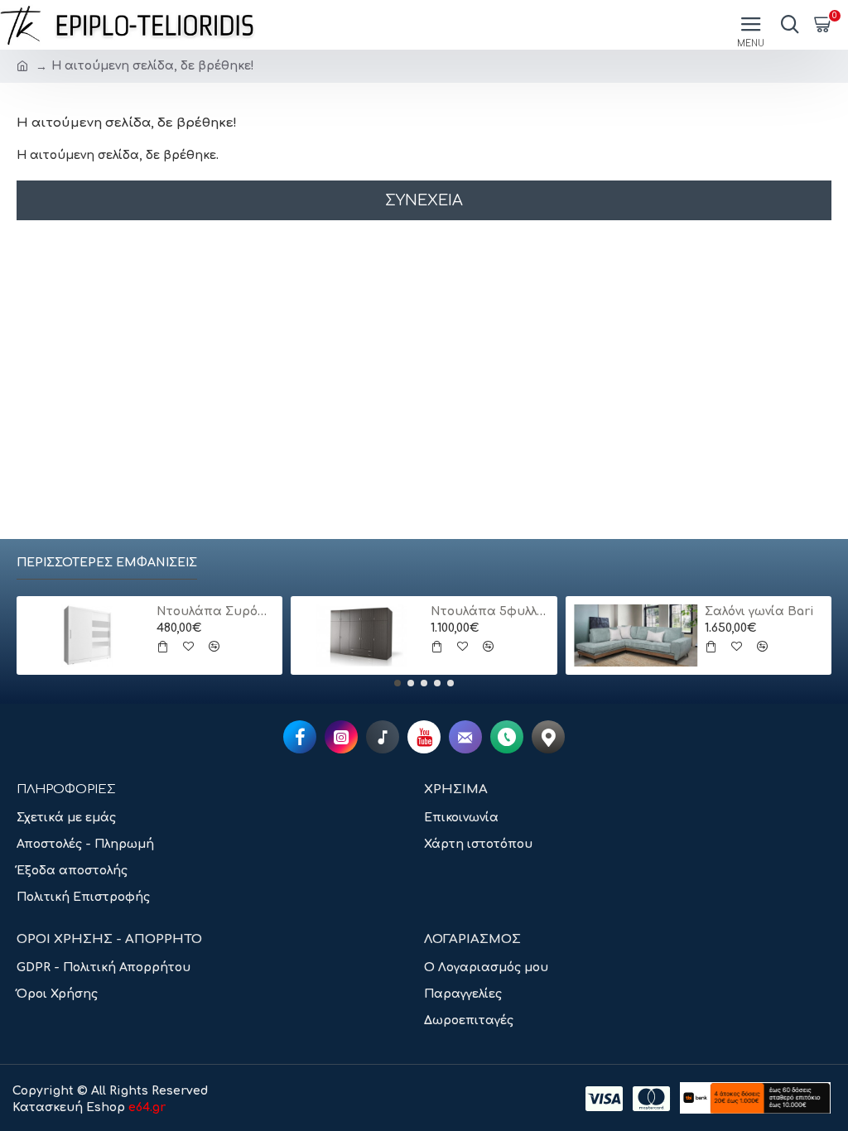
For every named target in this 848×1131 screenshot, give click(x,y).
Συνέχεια (424, 200)
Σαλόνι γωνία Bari (759, 611)
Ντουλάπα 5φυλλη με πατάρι (490, 611)
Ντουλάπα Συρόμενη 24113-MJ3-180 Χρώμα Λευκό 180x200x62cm (216, 611)
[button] (397, 683)
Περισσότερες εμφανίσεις (107, 562)
